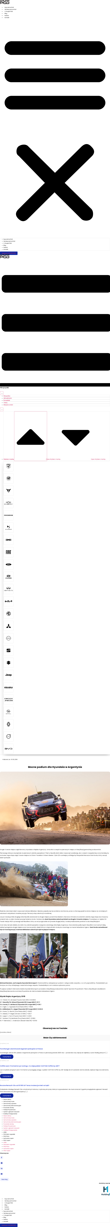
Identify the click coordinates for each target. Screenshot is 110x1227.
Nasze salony (7, 1099)
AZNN (4, 1132)
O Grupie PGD (9, 11)
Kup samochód (9, 7)
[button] (55, 128)
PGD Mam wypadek (9, 1134)
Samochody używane (9, 1103)
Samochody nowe (8, 1101)
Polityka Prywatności (9, 1110)
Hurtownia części (8, 1138)
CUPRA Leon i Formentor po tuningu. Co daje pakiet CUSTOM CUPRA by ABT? (30, 1066)
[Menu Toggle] (1, 393)
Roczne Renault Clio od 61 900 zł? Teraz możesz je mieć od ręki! (24, 1085)
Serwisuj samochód (10, 9)
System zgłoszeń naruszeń (11, 1112)
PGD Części (6, 1140)
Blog (6, 13)
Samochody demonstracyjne (12, 1105)
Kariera (7, 15)
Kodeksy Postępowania (10, 1114)
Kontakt (7, 17)
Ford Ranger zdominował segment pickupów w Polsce (21, 1049)
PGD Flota (6, 1136)
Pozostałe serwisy (8, 1107)
